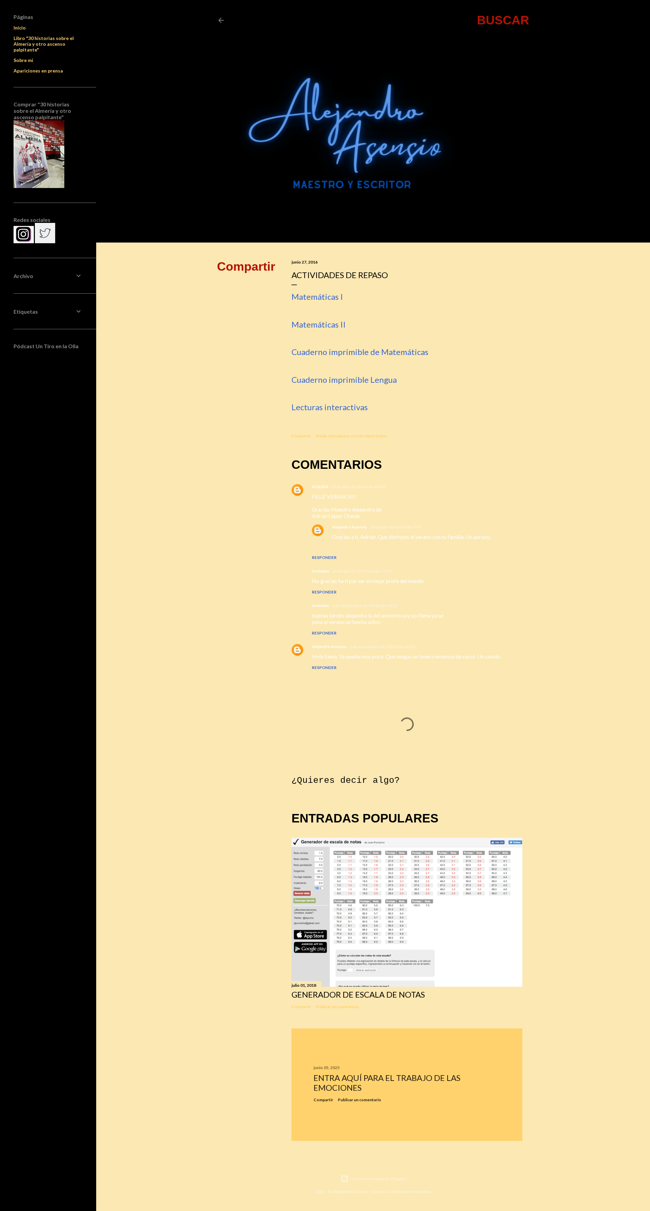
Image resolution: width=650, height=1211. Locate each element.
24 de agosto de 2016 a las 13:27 (362, 570)
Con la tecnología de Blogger (378, 1178)
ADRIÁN (320, 486)
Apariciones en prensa (38, 71)
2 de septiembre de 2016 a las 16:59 (382, 646)
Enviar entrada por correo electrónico (351, 435)
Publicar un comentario (337, 1006)
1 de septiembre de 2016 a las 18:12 (364, 605)
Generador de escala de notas (358, 994)
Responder (324, 557)
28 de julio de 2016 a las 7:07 (395, 526)
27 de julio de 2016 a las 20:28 (358, 486)
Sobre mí (23, 60)
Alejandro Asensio (349, 526)
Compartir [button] (246, 266)
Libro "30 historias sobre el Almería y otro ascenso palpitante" (44, 44)
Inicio (20, 27)
